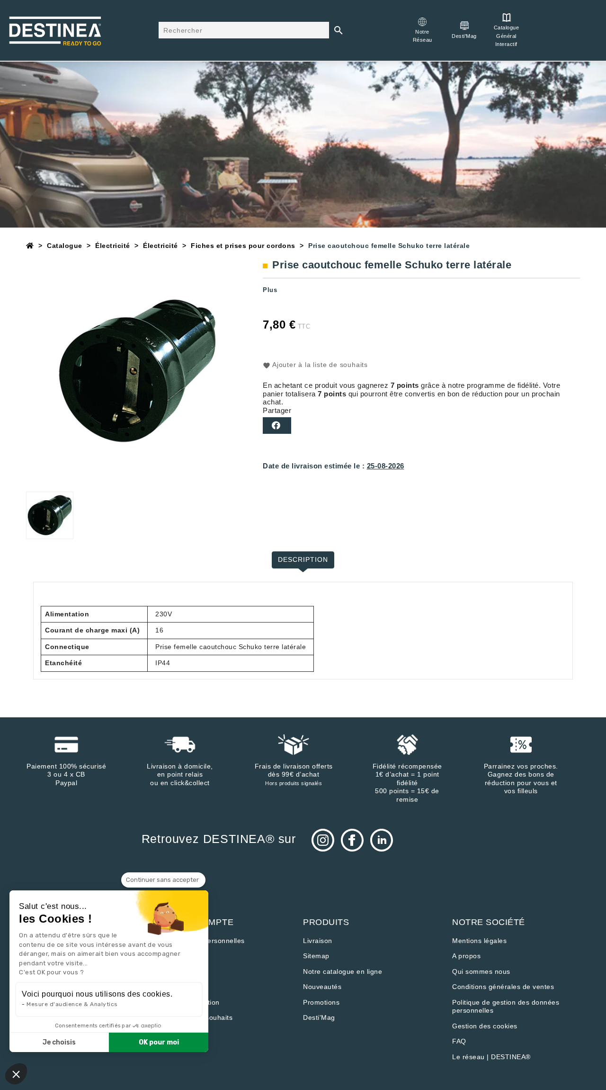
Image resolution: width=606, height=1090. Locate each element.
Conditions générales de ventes (503, 986)
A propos (466, 956)
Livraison (317, 940)
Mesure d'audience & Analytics (72, 1004)
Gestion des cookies (484, 1026)
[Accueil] (30, 245)
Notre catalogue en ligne (342, 971)
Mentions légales (479, 940)
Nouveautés (322, 986)
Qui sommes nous (481, 971)
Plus (270, 289)
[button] (16, 1074)
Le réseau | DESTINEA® (491, 1057)
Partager (277, 425)
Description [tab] (303, 559)
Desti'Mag (319, 1017)
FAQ (459, 1041)
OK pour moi (159, 1042)
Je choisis (59, 1042)
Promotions (321, 1002)
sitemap (316, 956)
